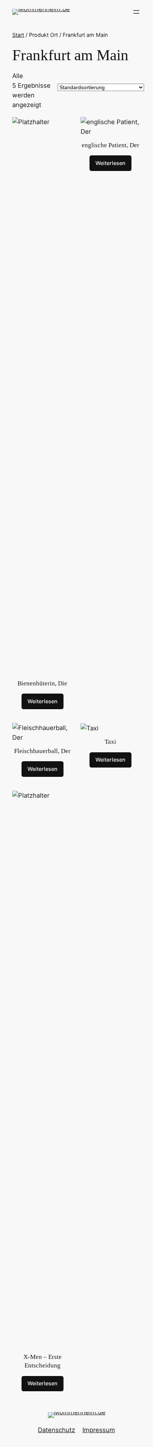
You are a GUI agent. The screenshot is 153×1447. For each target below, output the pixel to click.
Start (18, 35)
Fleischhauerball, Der (42, 751)
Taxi (110, 741)
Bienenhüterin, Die (42, 683)
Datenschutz (56, 1430)
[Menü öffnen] (136, 11)
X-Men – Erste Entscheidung (42, 1361)
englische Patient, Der (110, 145)
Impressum (98, 1430)
